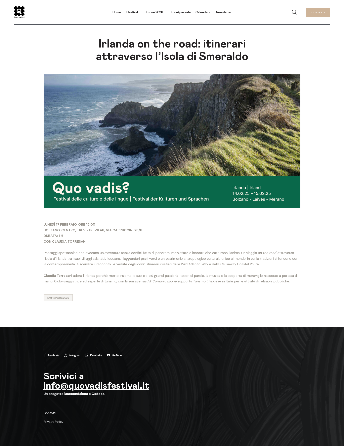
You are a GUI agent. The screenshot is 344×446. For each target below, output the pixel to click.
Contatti (50, 413)
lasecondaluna (76, 394)
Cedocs (98, 394)
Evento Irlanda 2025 (58, 298)
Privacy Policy (54, 422)
